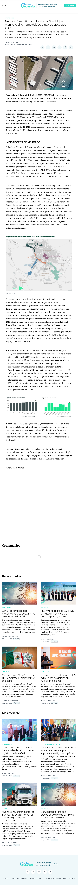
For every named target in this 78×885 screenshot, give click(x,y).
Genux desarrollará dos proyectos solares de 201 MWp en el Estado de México (18, 613)
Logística (5, 808)
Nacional (5, 672)
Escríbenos (57, 878)
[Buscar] (5, 5)
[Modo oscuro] (3, 5)
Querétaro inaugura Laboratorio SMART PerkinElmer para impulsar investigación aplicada (58, 750)
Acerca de (24, 878)
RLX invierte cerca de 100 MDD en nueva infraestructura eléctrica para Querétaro (57, 613)
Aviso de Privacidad (37, 878)
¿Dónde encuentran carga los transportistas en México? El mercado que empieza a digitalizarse (18, 816)
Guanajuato (7, 744)
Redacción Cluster (9, 843)
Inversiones (9, 18)
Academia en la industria (50, 744)
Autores (49, 878)
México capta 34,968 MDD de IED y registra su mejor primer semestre (18, 677)
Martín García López (10, 636)
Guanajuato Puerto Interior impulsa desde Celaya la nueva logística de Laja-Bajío (19, 750)
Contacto (15, 878)
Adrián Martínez (11, 42)
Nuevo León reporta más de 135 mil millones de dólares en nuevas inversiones (58, 677)
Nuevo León (45, 672)
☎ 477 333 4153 (69, 878)
